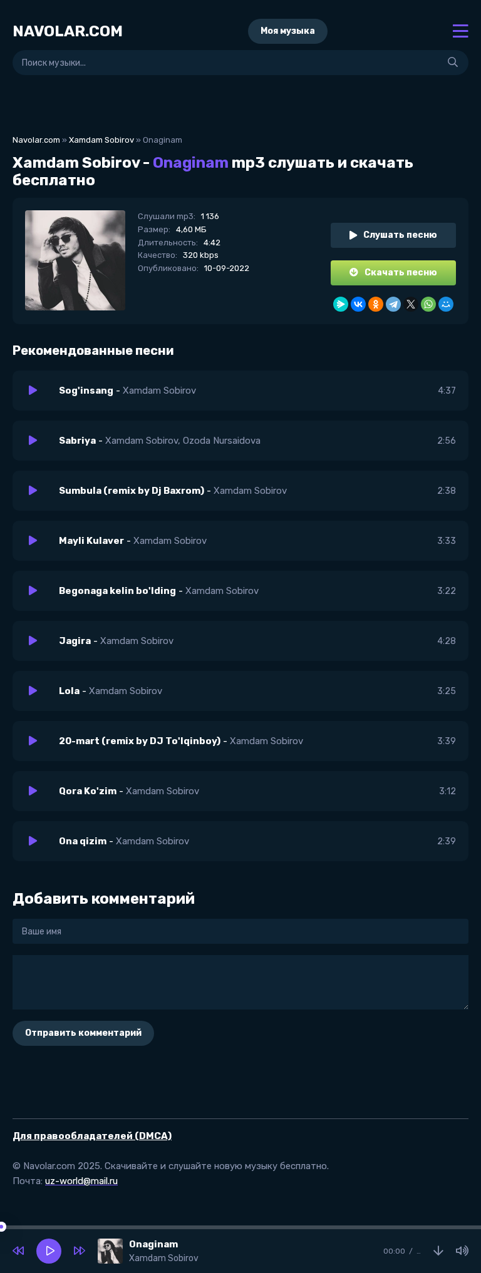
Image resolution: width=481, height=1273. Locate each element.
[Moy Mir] (445, 304)
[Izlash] (452, 62)
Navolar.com (36, 140)
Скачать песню (401, 272)
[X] (410, 304)
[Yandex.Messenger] (340, 304)
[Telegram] (393, 304)
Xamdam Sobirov (101, 140)
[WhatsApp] (428, 304)
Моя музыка (288, 31)
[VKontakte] (358, 304)
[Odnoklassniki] (375, 304)
